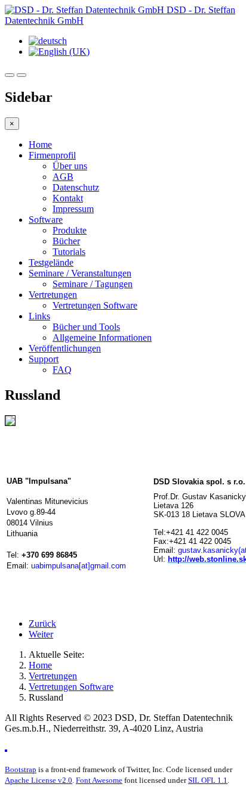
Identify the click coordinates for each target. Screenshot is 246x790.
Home (40, 144)
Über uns (70, 166)
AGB (63, 177)
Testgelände (51, 262)
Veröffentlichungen (65, 348)
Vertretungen (53, 295)
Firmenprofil (52, 155)
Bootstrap (20, 769)
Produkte (70, 230)
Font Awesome (99, 780)
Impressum (73, 209)
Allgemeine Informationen (102, 337)
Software (46, 219)
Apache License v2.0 (38, 780)
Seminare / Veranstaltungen (80, 273)
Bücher (66, 241)
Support (44, 359)
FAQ (62, 370)
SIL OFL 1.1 (207, 780)
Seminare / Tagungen (93, 284)
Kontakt (68, 198)
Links (39, 316)
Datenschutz (76, 187)
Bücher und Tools (86, 327)
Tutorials (69, 252)
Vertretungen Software (95, 305)
